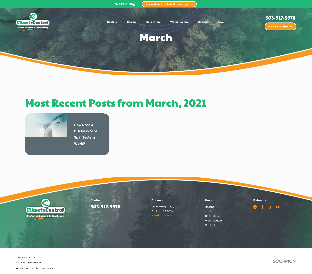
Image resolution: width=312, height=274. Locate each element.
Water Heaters (213, 220)
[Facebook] (262, 207)
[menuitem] (20, 268)
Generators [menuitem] (153, 22)
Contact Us (211, 225)
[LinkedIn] (285, 207)
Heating (209, 207)
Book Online (278, 26)
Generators (212, 216)
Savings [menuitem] (203, 22)
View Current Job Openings (167, 4)
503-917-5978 (280, 17)
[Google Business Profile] (255, 207)
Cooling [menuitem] (131, 22)
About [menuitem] (221, 22)
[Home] (33, 22)
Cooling (209, 211)
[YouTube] (277, 207)
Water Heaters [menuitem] (179, 22)
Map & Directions (162, 215)
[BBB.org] (270, 207)
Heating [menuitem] (112, 22)
